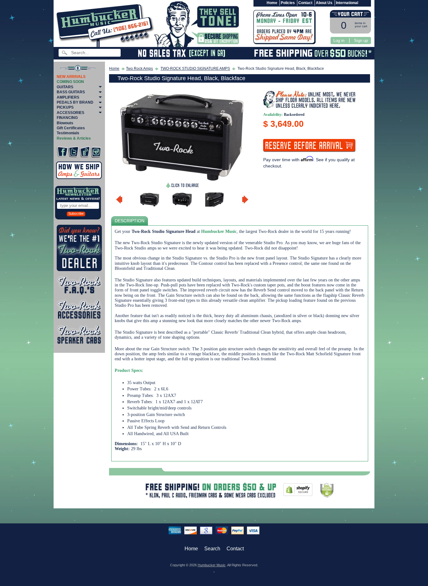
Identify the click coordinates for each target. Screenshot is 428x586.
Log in (338, 40)
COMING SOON (70, 82)
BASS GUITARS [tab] (71, 92)
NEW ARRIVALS (71, 77)
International (347, 3)
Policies (288, 3)
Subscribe (76, 213)
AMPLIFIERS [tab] (68, 97)
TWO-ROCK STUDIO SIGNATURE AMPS (195, 68)
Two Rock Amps (139, 68)
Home (272, 3)
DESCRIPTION (129, 220)
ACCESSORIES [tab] (70, 113)
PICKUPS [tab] (65, 107)
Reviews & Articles (74, 138)
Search (212, 548)
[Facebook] (62, 152)
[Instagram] (96, 152)
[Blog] (85, 152)
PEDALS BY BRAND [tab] (75, 102)
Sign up (361, 40)
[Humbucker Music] (106, 24)
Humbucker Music (212, 565)
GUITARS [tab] (65, 87)
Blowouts (65, 123)
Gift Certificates (71, 128)
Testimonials (68, 133)
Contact (305, 3)
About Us (324, 3)
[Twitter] (73, 152)
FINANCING (67, 118)
